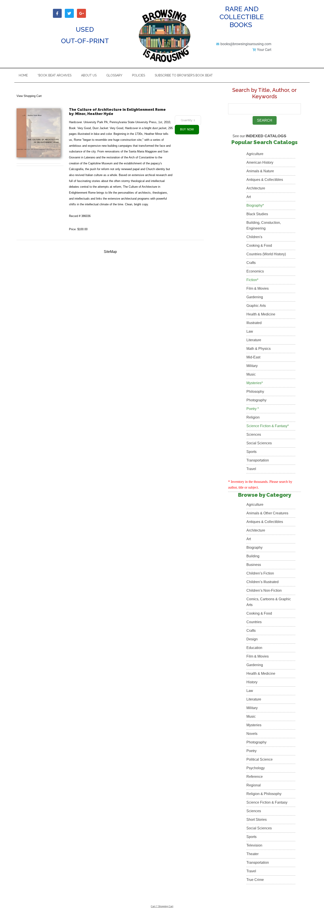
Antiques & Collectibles (264, 180)
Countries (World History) (266, 254)
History (251, 682)
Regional (253, 785)
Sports (251, 452)
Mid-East (253, 357)
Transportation (257, 460)
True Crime (255, 880)
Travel (251, 469)
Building (252, 556)
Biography (254, 547)
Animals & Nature (260, 171)
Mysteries (253, 725)
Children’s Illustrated (262, 582)
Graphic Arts (256, 306)
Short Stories (256, 819)
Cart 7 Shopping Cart (162, 906)
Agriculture (254, 154)
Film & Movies (257, 288)
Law (249, 331)
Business (253, 565)
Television (254, 845)
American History (259, 162)
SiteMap (110, 252)
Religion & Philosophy (263, 794)
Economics (255, 271)
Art (248, 197)
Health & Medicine (260, 314)
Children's (254, 237)
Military (252, 366)
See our (259, 136)
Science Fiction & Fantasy (266, 802)
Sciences (253, 434)
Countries (254, 622)
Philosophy (255, 391)
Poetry (251, 751)
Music (251, 374)
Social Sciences (259, 443)
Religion (253, 417)
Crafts (251, 263)
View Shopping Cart (29, 96)
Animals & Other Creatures (267, 513)
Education (254, 648)
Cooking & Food (259, 245)
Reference (254, 776)
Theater (252, 854)
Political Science (259, 759)
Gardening (254, 297)
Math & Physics (258, 348)
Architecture (255, 188)
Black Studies (257, 214)
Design (252, 639)
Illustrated (254, 323)
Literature (253, 340)
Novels (251, 734)
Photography (256, 400)
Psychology (255, 768)
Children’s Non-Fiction (264, 590)
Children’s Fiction (260, 573)
